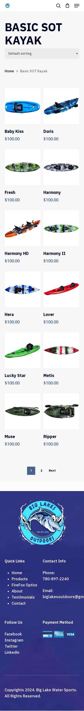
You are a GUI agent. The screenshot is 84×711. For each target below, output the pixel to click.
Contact (19, 603)
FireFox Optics (24, 585)
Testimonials (23, 597)
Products (20, 578)
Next (52, 470)
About (17, 591)
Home (9, 71)
